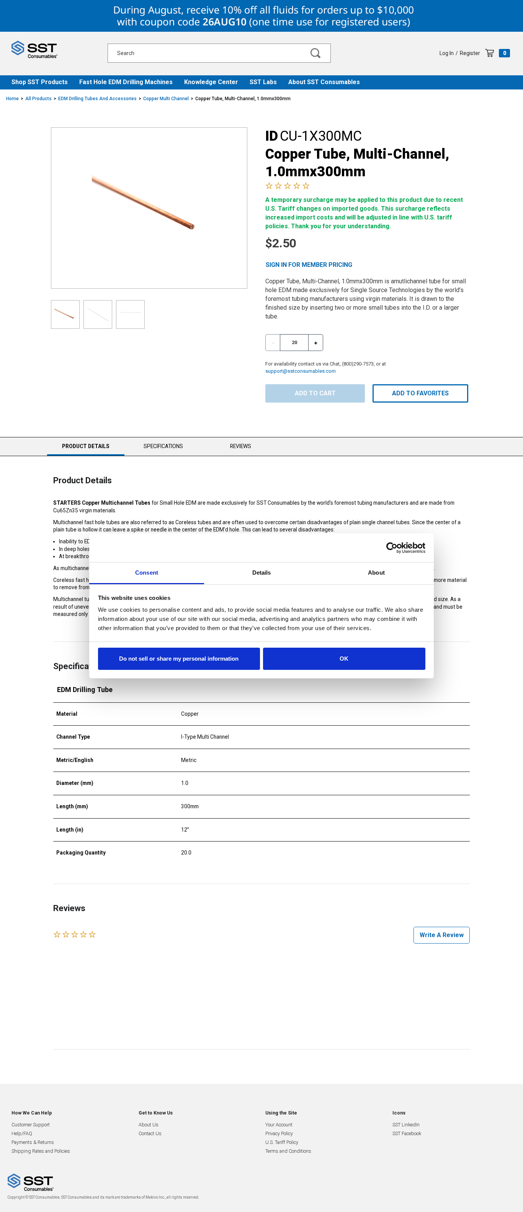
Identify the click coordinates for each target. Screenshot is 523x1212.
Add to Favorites (420, 393)
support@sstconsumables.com (300, 371)
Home (12, 98)
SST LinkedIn (406, 1125)
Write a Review (442, 935)
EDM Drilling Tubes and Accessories (97, 98)
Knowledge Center (211, 82)
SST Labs (263, 82)
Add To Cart (315, 393)
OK (344, 658)
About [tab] (376, 572)
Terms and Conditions (288, 1151)
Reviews (240, 446)
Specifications (163, 446)
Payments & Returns (32, 1142)
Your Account (279, 1125)
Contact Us (150, 1133)
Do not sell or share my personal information (179, 658)
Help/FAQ (21, 1133)
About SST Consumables (324, 82)
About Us (149, 1125)
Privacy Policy (279, 1133)
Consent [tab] (146, 572)
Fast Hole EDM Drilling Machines (126, 82)
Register (470, 53)
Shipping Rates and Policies (40, 1151)
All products (38, 98)
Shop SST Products (39, 82)
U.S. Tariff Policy (281, 1142)
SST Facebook (406, 1133)
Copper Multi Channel (166, 98)
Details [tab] (261, 572)
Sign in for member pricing (309, 264)
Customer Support (30, 1125)
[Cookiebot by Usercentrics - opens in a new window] (391, 548)
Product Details (86, 449)
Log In (447, 53)
